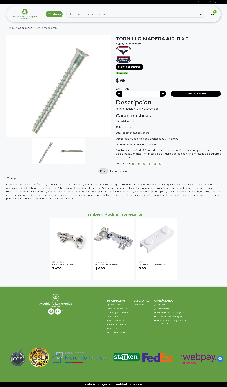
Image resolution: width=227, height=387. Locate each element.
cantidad (122, 89)
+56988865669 (163, 308)
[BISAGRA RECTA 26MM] (70, 238)
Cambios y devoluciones (117, 312)
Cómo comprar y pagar (117, 332)
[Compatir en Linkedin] (154, 163)
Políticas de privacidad (117, 324)
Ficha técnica (118, 171)
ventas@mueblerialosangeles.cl (171, 312)
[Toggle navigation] (54, 14)
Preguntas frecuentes (117, 320)
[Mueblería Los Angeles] (25, 14)
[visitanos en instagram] (58, 311)
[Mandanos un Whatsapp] (62, 311)
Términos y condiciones (117, 308)
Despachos (112, 328)
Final (103, 171)
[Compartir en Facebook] (133, 163)
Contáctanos (112, 316)
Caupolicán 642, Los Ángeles (169, 316)
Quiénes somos (114, 304)
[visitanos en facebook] (51, 311)
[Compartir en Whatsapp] (160, 163)
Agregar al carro (196, 93)
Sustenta (137, 384)
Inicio (12, 27)
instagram (214, 2)
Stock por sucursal (129, 66)
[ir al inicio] (55, 300)
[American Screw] (123, 54)
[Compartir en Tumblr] (149, 163)
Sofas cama (138, 304)
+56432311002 (163, 304)
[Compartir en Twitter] (138, 163)
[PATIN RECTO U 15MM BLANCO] (156, 238)
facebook (202, 2)
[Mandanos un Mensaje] (220, 359)
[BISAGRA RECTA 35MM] (113, 238)
